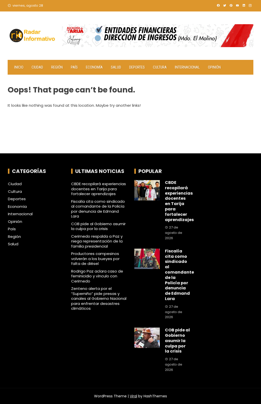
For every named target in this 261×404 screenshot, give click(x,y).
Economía (94, 67)
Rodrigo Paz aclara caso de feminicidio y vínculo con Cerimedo (97, 276)
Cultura (160, 67)
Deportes (137, 67)
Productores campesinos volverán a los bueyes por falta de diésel (95, 258)
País (74, 67)
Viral (133, 396)
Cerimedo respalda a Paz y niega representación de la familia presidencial (97, 241)
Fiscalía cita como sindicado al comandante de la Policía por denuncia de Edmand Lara (98, 209)
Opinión (214, 67)
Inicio (18, 67)
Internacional (187, 67)
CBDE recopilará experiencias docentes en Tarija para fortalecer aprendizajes (98, 188)
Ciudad (37, 67)
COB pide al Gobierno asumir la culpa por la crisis (98, 226)
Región (57, 67)
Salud (116, 67)
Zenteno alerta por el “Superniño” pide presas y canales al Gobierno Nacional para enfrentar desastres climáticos (98, 298)
